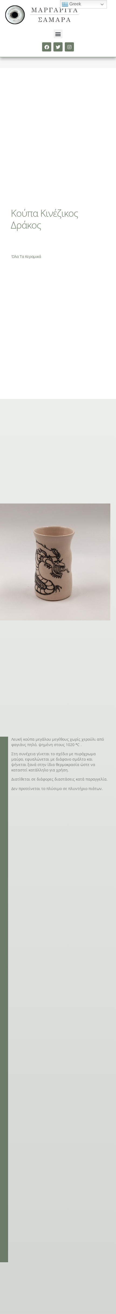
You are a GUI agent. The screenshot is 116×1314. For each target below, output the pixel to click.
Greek (74, 4)
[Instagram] (69, 46)
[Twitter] (58, 46)
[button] (58, 33)
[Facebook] (46, 46)
